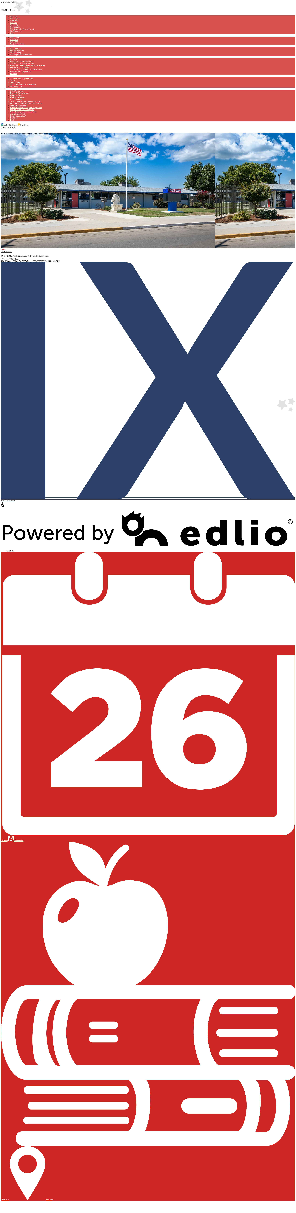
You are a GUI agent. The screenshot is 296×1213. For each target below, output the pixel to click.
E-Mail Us (14, 118)
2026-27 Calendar (16, 91)
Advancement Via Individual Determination (26, 69)
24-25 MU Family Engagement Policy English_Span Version (26, 256)
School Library (15, 53)
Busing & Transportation (19, 93)
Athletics (13, 59)
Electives (13, 74)
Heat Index (24, 125)
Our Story (13, 16)
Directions (49, 1199)
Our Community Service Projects (22, 29)
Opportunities (15, 27)
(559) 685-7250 (38, 261)
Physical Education (17, 50)
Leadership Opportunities (19, 67)
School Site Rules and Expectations (23, 84)
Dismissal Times (16, 95)
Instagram (2, 505)
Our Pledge (14, 25)
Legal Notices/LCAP (18, 116)
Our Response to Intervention (21, 55)
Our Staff (13, 23)
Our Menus (14, 42)
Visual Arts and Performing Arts (22, 63)
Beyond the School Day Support (22, 61)
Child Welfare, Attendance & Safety (23, 112)
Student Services (16, 86)
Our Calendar (15, 38)
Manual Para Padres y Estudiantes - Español (26, 103)
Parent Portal (18, 841)
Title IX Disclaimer (8, 501)
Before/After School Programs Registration (26, 108)
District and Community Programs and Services (27, 65)
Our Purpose (14, 19)
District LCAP (6, 251)
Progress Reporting (17, 44)
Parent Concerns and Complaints (22, 110)
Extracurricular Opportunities (20, 72)
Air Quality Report (10, 125)
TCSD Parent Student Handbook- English (25, 101)
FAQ (12, 120)
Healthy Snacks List (17, 97)
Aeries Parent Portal (17, 114)
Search (2, 129)
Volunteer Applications (18, 106)
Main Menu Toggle (8, 10)
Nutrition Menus (16, 99)
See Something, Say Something (21, 78)
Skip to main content (8, 2)
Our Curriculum (16, 48)
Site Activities (15, 82)
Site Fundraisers (16, 31)
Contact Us (14, 21)
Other (12, 33)
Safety (12, 80)
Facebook (2, 503)
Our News (14, 40)
